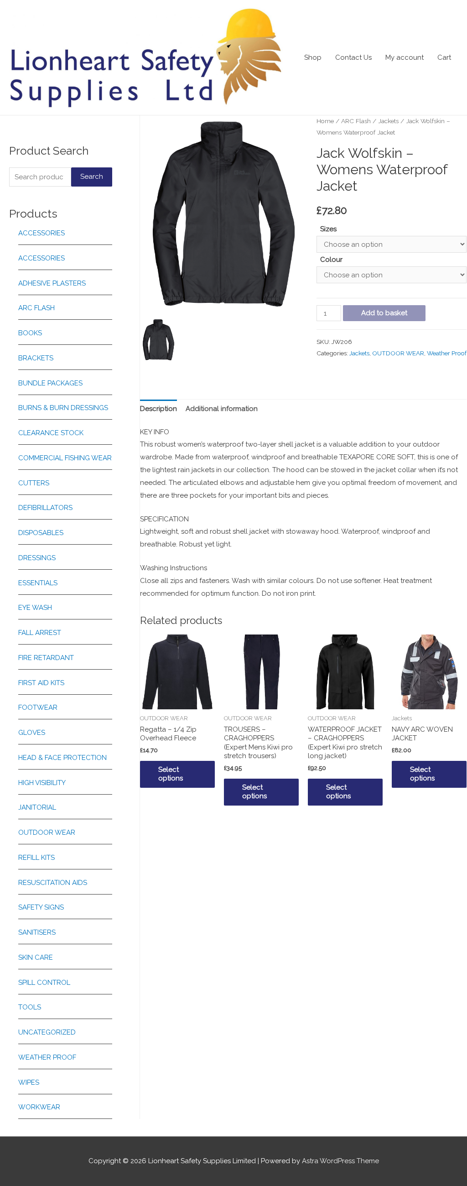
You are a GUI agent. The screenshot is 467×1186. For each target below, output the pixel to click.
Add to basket (384, 313)
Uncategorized (47, 1032)
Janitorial (37, 807)
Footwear (37, 707)
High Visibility (42, 783)
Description (158, 409)
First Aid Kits (41, 683)
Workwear (39, 1107)
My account (404, 57)
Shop (313, 57)
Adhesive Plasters (52, 283)
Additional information (222, 409)
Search (91, 176)
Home (325, 121)
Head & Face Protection (62, 758)
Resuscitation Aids (52, 883)
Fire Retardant (46, 658)
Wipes (28, 1082)
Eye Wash (35, 607)
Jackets (388, 121)
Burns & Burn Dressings (63, 408)
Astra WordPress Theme (340, 1161)
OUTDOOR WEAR (46, 832)
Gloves (31, 732)
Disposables (40, 533)
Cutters (33, 483)
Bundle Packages (50, 383)
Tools (29, 1007)
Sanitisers (37, 932)
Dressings (37, 558)
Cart (444, 57)
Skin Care (35, 957)
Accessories (41, 233)
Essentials (37, 583)
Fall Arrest (39, 633)
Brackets (35, 358)
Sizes (328, 229)
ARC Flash (36, 308)
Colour (331, 259)
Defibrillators (45, 508)
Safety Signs (41, 907)
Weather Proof (47, 1057)
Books (30, 333)
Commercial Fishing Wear (65, 458)
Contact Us (353, 57)
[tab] (158, 409)
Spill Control (44, 982)
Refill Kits (36, 857)
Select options (170, 774)
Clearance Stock (50, 433)
